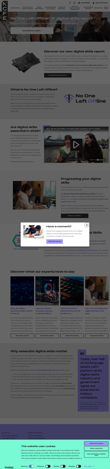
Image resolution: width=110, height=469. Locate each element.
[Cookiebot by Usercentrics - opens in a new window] (9, 467)
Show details (88, 466)
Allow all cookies (96, 443)
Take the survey (54, 241)
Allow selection (96, 448)
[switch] (48, 466)
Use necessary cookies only (96, 454)
